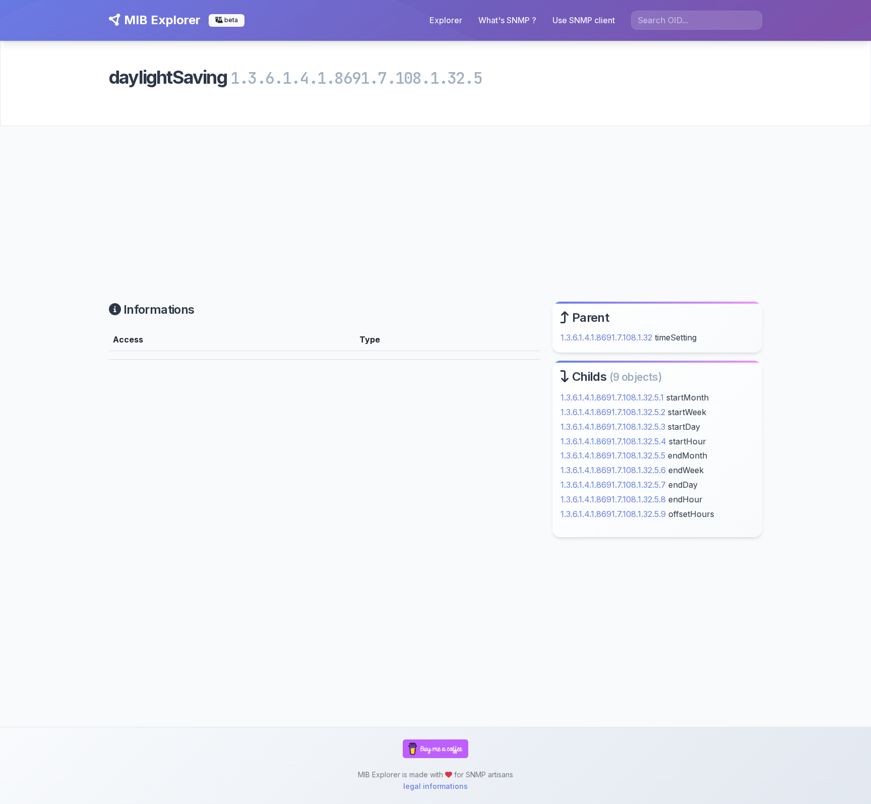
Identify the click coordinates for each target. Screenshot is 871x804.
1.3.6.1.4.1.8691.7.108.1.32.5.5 (613, 455)
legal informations (435, 786)
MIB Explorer (161, 20)
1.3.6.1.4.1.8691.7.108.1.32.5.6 (613, 470)
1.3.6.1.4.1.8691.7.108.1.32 (606, 337)
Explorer (445, 20)
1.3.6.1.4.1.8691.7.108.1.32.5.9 (613, 514)
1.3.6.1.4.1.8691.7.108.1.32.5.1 (612, 397)
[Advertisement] (435, 201)
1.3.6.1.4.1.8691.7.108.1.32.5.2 (613, 412)
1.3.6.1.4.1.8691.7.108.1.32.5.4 (613, 441)
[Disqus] (324, 507)
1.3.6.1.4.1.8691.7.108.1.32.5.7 (613, 485)
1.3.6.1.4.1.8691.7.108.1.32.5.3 (613, 427)
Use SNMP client (583, 20)
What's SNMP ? (507, 20)
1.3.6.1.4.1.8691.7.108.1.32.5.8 (613, 499)
